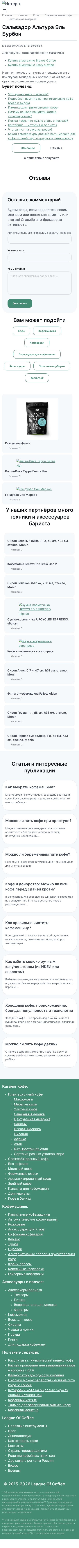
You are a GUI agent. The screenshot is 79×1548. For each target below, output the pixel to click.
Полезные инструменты (27, 1426)
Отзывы (56, 148)
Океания (21, 1134)
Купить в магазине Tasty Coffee (31, 65)
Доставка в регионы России (31, 1460)
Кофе (36, 15)
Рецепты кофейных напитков (31, 1456)
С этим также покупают (41, 158)
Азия (18, 1144)
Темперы (21, 1295)
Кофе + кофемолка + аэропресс (30, 651)
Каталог (23, 15)
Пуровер (15, 1249)
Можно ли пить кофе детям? (31, 1044)
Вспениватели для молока (35, 1305)
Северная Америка (29, 1114)
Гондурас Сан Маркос (21, 495)
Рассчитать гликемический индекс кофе (40, 1360)
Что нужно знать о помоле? (28, 94)
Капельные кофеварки (26, 1269)
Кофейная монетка (23, 1410)
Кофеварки (37, 342)
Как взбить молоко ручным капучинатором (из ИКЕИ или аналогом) (32, 966)
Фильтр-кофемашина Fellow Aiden (32, 693)
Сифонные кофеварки (25, 1234)
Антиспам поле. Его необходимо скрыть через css (39, 232)
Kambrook (37, 377)
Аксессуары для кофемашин (37, 354)
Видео (13, 1465)
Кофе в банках (19, 1198)
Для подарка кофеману (27, 1344)
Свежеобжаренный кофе (28, 1159)
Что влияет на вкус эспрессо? (30, 129)
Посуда (14, 1334)
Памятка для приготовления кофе (33, 107)
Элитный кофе (25, 1109)
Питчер (20, 1300)
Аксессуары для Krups (26, 1229)
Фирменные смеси (23, 1174)
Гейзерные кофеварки (26, 1274)
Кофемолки (17, 1315)
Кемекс (14, 1239)
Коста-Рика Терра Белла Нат (26, 471)
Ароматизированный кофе (29, 1179)
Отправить (20, 303)
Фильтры (21, 1310)
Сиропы (14, 1324)
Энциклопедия (20, 1436)
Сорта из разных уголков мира (39, 1154)
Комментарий (16, 268)
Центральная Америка (22, 19)
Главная (7, 15)
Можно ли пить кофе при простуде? (38, 821)
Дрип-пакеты (19, 1193)
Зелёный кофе (19, 1183)
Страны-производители (27, 1451)
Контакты (16, 1446)
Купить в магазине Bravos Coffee (32, 60)
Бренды (14, 1470)
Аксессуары (17, 366)
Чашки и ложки (20, 1329)
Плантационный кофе (58, 15)
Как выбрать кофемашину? (30, 787)
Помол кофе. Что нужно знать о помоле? (38, 120)
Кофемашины (47, 330)
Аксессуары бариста (25, 1290)
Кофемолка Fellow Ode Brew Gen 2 (32, 564)
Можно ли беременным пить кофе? (37, 854)
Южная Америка (27, 1129)
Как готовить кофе (23, 1441)
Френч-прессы (20, 1264)
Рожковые (16, 1224)
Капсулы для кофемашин (28, 1188)
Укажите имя (16, 250)
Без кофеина (18, 1164)
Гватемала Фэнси (17, 443)
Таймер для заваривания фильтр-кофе (39, 1405)
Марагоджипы (25, 1104)
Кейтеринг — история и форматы (32, 125)
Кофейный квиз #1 (22, 1400)
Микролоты (23, 1099)
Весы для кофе (20, 1319)
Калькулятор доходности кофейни (36, 1375)
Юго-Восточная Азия (31, 1149)
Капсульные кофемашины (29, 1214)
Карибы (20, 1124)
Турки (13, 1244)
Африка (20, 1139)
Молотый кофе (20, 1169)
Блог (12, 1431)
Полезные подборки (52, 366)
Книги (13, 1339)
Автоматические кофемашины (33, 1219)
